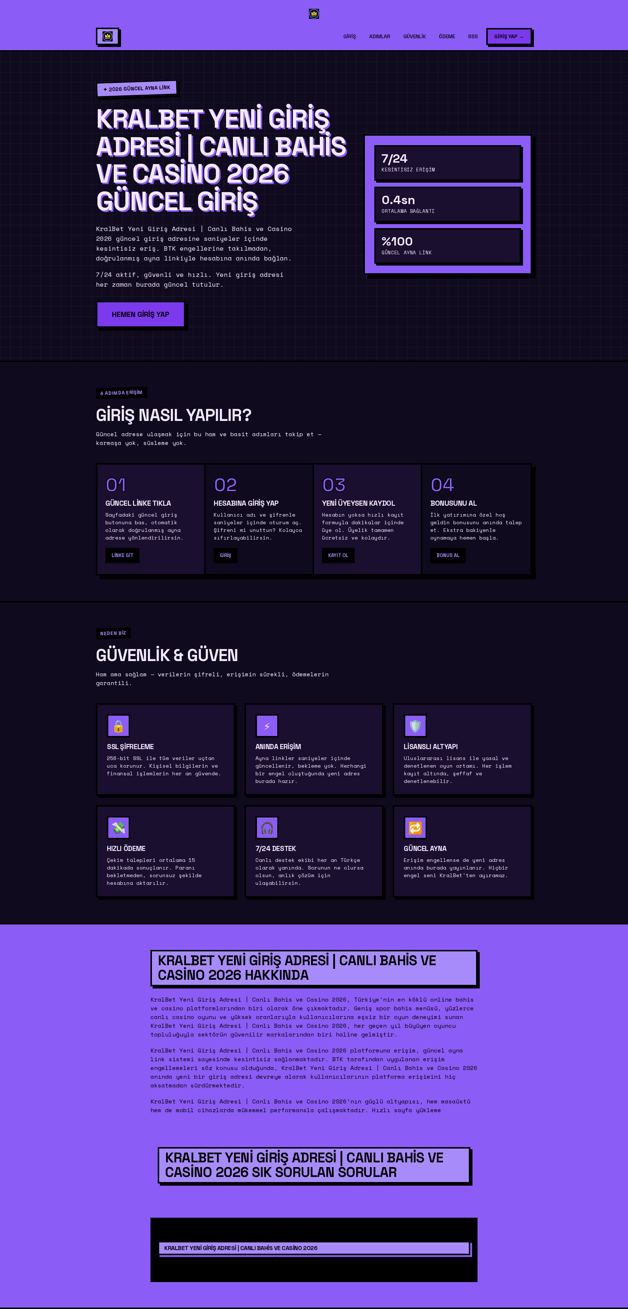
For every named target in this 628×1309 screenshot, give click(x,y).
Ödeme (447, 36)
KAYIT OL (338, 555)
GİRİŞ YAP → (509, 36)
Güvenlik (414, 36)
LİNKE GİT (122, 555)
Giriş (349, 36)
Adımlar (379, 36)
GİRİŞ (225, 555)
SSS (473, 36)
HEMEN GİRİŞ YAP (140, 314)
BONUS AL (448, 555)
